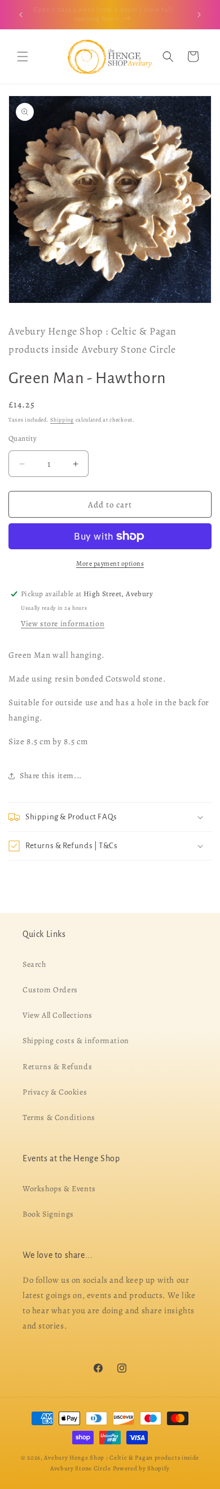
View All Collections (58, 1015)
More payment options (110, 563)
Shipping (62, 419)
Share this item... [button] (51, 775)
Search (34, 964)
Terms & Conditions (59, 1117)
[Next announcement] (199, 14)
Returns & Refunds (57, 1066)
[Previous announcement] (20, 14)
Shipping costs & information (76, 1040)
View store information (62, 623)
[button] (22, 56)
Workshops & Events (59, 1188)
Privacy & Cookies (55, 1092)
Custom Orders (50, 989)
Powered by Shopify (141, 1468)
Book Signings (48, 1214)
